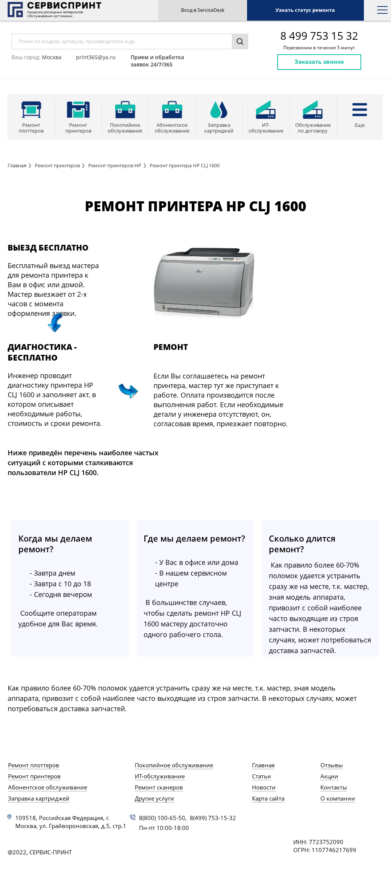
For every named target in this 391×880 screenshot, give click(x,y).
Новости (264, 787)
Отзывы (331, 765)
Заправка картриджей (38, 798)
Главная (17, 165)
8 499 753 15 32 (319, 35)
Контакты (333, 787)
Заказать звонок (319, 61)
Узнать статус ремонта (305, 9)
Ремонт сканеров (159, 787)
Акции (329, 776)
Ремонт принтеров (57, 165)
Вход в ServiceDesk (203, 9)
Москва (51, 57)
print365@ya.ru (96, 57)
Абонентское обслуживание (47, 787)
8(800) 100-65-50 (162, 818)
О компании (337, 798)
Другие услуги (154, 798)
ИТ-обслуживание (160, 776)
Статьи (261, 776)
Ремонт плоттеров (33, 765)
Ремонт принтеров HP (114, 165)
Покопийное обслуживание (174, 765)
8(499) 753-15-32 (213, 818)
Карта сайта (268, 798)
